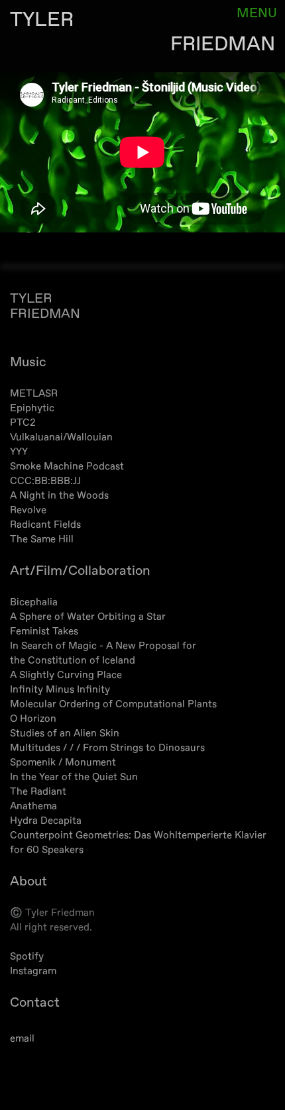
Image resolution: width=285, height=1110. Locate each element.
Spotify (27, 956)
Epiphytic (32, 408)
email (22, 1039)
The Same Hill (42, 539)
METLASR (34, 393)
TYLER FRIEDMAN (45, 306)
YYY (19, 452)
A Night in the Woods (59, 495)
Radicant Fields (45, 525)
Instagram (33, 971)
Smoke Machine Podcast (67, 466)
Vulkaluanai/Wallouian (61, 437)
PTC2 (23, 423)
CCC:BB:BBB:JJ (45, 481)
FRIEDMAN (222, 44)
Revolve (28, 510)
